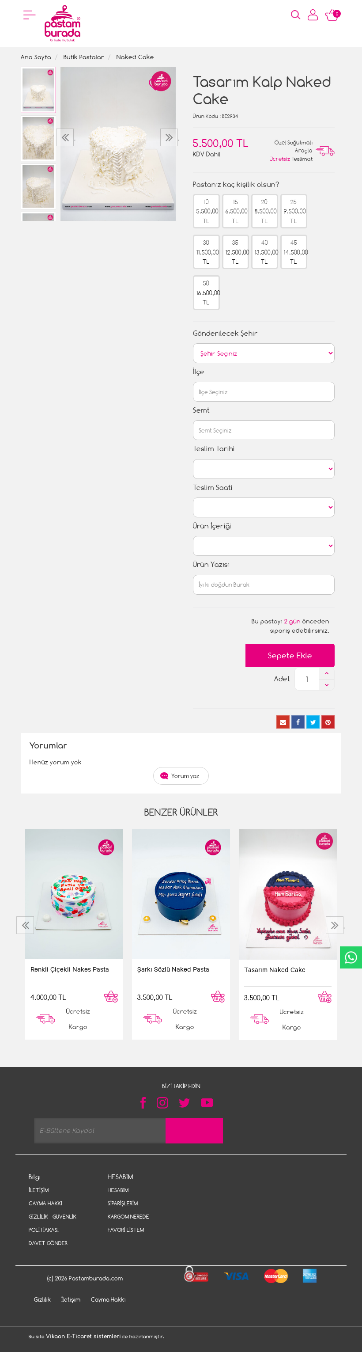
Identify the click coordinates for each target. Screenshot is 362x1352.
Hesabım (118, 1190)
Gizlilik (42, 1299)
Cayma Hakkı (45, 1203)
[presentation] (66, 137)
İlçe (198, 372)
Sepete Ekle (290, 655)
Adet (282, 679)
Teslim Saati (213, 487)
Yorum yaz (185, 775)
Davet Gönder (48, 1243)
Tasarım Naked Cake (274, 969)
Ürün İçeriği (212, 526)
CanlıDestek (351, 957)
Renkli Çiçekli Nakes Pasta (69, 969)
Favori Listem (126, 1230)
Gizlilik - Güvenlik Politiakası (52, 1223)
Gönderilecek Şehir (225, 333)
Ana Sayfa (36, 57)
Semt (201, 410)
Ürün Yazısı (211, 564)
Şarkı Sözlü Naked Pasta (173, 969)
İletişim (39, 1190)
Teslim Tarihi (214, 448)
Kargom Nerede (128, 1216)
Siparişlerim (123, 1203)
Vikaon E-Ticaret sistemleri (83, 1336)
